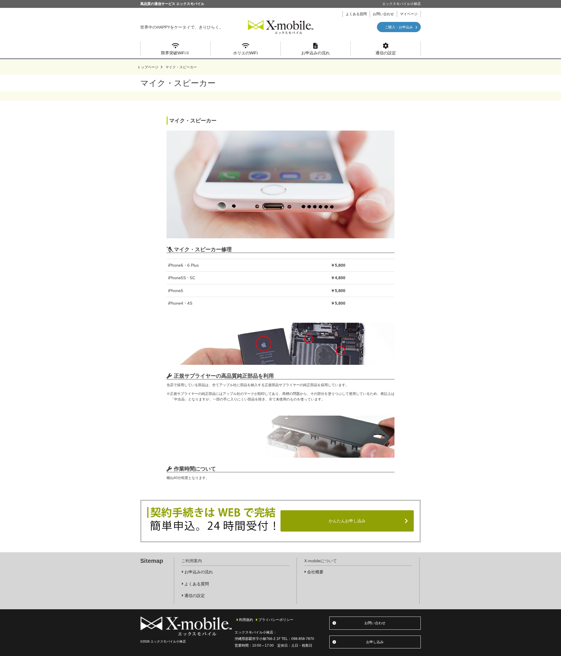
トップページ (147, 67)
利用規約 (246, 620)
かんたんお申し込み (347, 520)
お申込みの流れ (315, 53)
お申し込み (375, 642)
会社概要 (315, 572)
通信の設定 (385, 53)
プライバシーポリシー (275, 620)
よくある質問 (356, 14)
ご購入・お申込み (399, 27)
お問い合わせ (383, 14)
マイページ (409, 14)
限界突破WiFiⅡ (175, 53)
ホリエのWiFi (245, 53)
